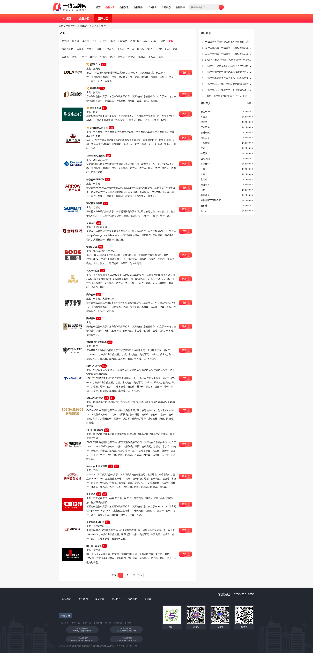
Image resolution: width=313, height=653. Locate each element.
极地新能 (205, 158)
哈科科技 (205, 132)
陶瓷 (74, 56)
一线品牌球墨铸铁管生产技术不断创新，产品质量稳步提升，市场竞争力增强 (244, 41)
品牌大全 (110, 7)
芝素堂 (204, 116)
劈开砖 (130, 48)
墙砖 (163, 41)
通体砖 (100, 48)
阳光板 (140, 48)
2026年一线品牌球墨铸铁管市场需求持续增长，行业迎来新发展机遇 (239, 59)
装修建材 (82, 25)
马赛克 (80, 48)
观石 (203, 148)
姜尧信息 (205, 195)
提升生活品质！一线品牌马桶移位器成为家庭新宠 (230, 47)
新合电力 (205, 184)
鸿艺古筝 (205, 137)
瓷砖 (112, 41)
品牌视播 (138, 7)
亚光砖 (120, 48)
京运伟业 (205, 163)
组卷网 (128, 622)
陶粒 (112, 56)
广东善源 (205, 142)
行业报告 (152, 7)
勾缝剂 (85, 41)
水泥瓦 (103, 41)
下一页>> (137, 575)
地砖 (167, 48)
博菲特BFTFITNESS (211, 200)
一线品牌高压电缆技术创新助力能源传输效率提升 (230, 83)
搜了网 (108, 622)
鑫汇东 (204, 210)
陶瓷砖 (121, 56)
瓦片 (160, 56)
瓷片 (103, 25)
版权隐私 (132, 599)
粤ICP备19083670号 (126, 645)
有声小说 (76, 622)
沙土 (94, 41)
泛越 (203, 169)
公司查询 (98, 622)
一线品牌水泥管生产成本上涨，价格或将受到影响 (230, 77)
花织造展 (205, 127)
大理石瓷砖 (67, 48)
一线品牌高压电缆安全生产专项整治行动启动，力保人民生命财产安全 (240, 89)
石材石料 (135, 41)
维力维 (204, 122)
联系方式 (99, 599)
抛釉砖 (141, 56)
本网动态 (166, 7)
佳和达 (204, 205)
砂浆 (159, 48)
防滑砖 (131, 56)
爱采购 (147, 599)
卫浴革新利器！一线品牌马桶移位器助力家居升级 (230, 53)
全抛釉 (103, 56)
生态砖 (151, 56)
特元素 (204, 153)
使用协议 (116, 599)
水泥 (145, 41)
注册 (250, 103)
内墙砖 (83, 56)
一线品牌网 (63, 622)
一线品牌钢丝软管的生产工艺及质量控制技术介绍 (230, 71)
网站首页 (66, 599)
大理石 (154, 41)
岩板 (175, 48)
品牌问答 (180, 7)
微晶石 (110, 48)
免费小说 (87, 622)
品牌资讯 (124, 7)
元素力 (204, 174)
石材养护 (122, 41)
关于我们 (83, 599)
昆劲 (203, 189)
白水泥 (65, 56)
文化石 (150, 48)
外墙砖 (93, 56)
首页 (98, 7)
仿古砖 (65, 41)
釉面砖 (90, 48)
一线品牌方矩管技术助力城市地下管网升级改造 (229, 65)
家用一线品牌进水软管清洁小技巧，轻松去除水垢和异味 (235, 95)
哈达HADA (206, 111)
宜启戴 (204, 179)
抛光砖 (75, 41)
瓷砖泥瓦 (93, 25)
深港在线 (118, 622)
